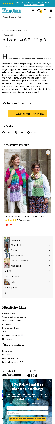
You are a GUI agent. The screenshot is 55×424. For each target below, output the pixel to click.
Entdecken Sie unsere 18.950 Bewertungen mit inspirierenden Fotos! (33, 3)
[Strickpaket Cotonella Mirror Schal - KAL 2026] (27, 189)
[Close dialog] (50, 381)
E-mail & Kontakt (8, 313)
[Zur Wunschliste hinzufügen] (48, 152)
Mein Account (7, 339)
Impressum (6, 324)
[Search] (50, 17)
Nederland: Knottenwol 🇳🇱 (12, 335)
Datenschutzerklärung (11, 328)
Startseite (5, 30)
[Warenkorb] (45, 11)
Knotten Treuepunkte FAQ (12, 362)
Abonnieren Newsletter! (11, 320)
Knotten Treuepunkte (11, 358)
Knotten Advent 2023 (19, 30)
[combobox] (27, 17)
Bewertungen (7, 351)
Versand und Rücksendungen (14, 317)
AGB (4, 331)
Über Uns (6, 354)
